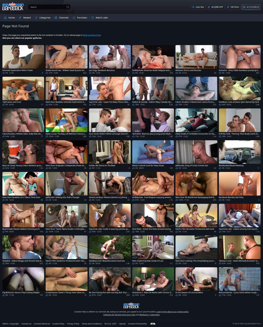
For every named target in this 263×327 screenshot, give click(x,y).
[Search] (67, 7)
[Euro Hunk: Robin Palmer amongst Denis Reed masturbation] (110, 123)
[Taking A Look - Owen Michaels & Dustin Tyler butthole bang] (240, 250)
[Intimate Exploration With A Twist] (23, 60)
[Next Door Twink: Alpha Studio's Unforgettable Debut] (66, 219)
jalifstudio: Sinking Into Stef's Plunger (62, 197)
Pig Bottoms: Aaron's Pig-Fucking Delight (21, 292)
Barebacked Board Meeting (231, 165)
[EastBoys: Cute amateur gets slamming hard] (240, 92)
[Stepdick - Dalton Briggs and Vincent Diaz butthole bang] (23, 250)
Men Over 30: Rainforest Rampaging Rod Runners (195, 197)
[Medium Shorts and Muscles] (196, 60)
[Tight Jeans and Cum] (23, 92)
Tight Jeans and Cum (11, 102)
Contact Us (26, 323)
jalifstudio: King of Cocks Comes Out (191, 165)
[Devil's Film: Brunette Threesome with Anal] (196, 219)
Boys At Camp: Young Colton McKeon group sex (22, 165)
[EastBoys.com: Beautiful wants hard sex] (110, 250)
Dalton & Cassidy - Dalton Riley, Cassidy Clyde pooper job (152, 102)
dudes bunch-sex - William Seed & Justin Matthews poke (66, 70)
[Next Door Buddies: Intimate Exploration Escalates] (66, 92)
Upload (122, 323)
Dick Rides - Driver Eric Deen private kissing (151, 229)
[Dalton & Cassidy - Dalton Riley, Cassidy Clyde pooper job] (153, 92)
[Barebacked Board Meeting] (240, 155)
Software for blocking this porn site (119, 314)
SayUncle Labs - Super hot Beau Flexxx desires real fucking (109, 102)
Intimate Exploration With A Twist (17, 70)
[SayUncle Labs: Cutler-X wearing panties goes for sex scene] (110, 219)
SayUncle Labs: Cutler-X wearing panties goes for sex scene (109, 229)
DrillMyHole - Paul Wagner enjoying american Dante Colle (152, 197)
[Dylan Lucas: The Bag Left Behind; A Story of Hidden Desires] (66, 123)
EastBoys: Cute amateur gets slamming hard (239, 102)
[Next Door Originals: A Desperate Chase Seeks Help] (66, 155)
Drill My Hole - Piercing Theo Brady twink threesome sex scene (239, 134)
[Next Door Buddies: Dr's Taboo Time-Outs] (23, 187)
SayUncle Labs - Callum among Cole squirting (238, 229)
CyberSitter (155, 314)
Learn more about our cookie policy (172, 311)
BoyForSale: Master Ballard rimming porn (21, 229)
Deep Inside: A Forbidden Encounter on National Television (195, 134)
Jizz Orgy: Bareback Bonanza (102, 70)
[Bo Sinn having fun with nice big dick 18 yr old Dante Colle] (110, 282)
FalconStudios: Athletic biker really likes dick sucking (22, 134)
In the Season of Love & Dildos (189, 292)
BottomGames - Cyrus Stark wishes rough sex (239, 292)
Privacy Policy (73, 323)
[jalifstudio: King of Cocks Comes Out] (196, 155)
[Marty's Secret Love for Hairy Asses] (153, 155)
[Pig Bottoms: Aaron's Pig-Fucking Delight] (23, 282)
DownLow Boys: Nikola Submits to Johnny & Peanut (109, 197)
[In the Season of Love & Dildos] (196, 282)
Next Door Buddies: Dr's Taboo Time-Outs (21, 197)
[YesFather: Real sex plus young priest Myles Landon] (153, 123)
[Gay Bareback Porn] (13, 6)
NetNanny (144, 314)
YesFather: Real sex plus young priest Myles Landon (151, 134)
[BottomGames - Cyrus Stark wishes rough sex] (240, 282)
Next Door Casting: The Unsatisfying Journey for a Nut (195, 261)
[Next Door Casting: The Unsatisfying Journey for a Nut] (196, 250)
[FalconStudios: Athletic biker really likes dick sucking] (23, 123)
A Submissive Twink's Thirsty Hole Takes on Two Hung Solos (66, 292)
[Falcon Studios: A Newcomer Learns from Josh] (196, 92)
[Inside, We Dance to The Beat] (110, 155)
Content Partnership (137, 323)
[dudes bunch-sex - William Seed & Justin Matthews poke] (66, 60)
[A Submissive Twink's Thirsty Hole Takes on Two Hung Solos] (66, 282)
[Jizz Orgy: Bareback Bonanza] (110, 60)
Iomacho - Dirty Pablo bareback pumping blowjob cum (238, 70)
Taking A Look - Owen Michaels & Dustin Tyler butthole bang (239, 261)
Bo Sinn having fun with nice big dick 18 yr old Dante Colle (109, 292)
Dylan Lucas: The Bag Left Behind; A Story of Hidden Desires (65, 134)
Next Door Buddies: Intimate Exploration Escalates (66, 102)
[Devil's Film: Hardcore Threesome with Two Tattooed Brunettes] (66, 250)
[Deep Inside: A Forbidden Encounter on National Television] (196, 123)
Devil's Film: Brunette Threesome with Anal (194, 229)
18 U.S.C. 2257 (110, 323)
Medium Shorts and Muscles (188, 70)
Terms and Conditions (92, 323)
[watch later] (6, 48)
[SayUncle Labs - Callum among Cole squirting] (240, 219)
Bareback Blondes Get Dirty (231, 197)
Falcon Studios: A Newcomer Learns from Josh (195, 102)
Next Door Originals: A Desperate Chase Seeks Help (66, 165)
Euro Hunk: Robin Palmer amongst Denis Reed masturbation (109, 134)
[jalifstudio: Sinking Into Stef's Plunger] (66, 187)
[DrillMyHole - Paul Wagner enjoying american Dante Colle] (153, 187)
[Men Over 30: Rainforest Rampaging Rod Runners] (196, 187)
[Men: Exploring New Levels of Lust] (153, 250)
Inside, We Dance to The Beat (102, 165)
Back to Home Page (92, 35)
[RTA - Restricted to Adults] (153, 324)
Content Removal (42, 323)
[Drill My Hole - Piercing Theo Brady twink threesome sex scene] (240, 123)
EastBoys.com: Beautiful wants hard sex (107, 261)
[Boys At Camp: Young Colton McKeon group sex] (23, 155)
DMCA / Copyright (10, 323)
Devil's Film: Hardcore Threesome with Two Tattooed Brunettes (66, 261)
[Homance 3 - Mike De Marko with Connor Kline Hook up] (153, 282)
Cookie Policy (58, 323)
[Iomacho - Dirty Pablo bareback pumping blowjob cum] (240, 60)
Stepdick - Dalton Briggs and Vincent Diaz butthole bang (22, 261)
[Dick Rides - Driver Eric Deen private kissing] (153, 219)
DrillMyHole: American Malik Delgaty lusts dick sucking (152, 70)
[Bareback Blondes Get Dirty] (240, 187)
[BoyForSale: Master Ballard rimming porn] (23, 219)
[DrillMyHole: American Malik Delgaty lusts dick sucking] (153, 60)
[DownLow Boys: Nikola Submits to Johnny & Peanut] (110, 187)
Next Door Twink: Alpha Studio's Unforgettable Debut (65, 229)
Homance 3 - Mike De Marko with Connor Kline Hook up (152, 292)
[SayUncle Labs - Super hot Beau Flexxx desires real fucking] (110, 92)
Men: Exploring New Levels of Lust (147, 261)
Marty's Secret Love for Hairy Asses (148, 165)
